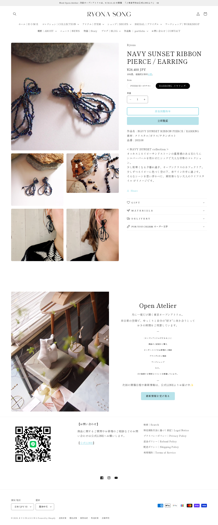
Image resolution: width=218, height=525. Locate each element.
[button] (14, 14)
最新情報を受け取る (158, 396)
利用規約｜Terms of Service (160, 452)
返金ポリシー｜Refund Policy (160, 441)
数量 (129, 93)
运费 (150, 74)
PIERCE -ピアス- (141, 86)
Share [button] (134, 190)
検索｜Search (151, 424)
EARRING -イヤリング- (173, 86)
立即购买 (162, 121)
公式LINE (86, 443)
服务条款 (84, 518)
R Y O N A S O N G (28, 518)
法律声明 (105, 518)
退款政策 (62, 518)
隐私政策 (73, 518)
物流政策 (95, 518)
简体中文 (43, 506)
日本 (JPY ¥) (21, 506)
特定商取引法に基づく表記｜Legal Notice (166, 430)
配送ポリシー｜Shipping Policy (161, 446)
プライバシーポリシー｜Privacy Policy (165, 435)
